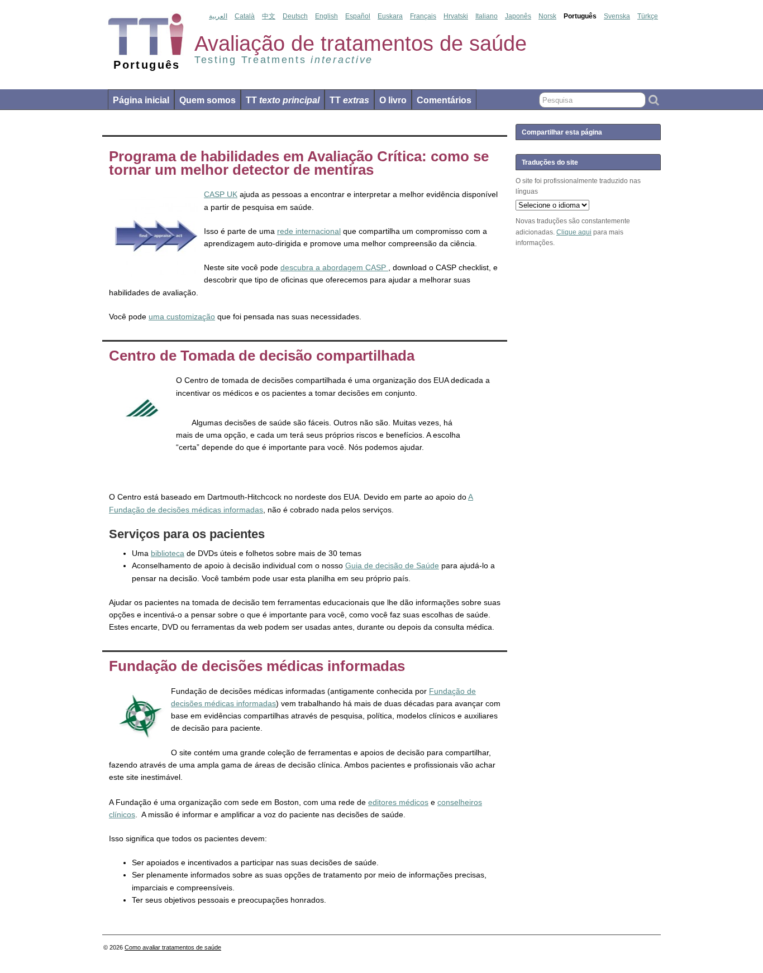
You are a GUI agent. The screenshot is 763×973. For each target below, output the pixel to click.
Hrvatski (456, 16)
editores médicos (398, 802)
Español (357, 16)
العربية (218, 16)
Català (245, 16)
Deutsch (295, 16)
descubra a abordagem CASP (334, 267)
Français (423, 16)
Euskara (390, 16)
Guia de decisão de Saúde (392, 565)
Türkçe (647, 16)
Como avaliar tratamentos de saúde (173, 947)
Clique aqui (574, 232)
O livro (393, 100)
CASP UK (220, 194)
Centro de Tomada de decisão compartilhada (261, 355)
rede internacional (309, 231)
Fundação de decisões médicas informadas (257, 666)
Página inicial (141, 100)
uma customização (182, 316)
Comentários (444, 100)
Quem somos (207, 100)
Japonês (518, 16)
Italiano (486, 16)
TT (282, 100)
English (326, 16)
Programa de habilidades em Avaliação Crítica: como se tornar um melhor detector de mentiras (299, 163)
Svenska (617, 16)
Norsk (547, 16)
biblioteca (167, 553)
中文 (268, 16)
